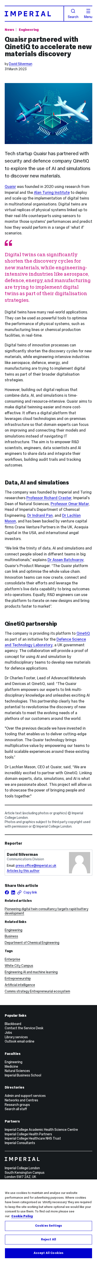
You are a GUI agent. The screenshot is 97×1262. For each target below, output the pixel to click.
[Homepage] (34, 14)
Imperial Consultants (20, 1143)
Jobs (8, 1032)
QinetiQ (83, 633)
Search (73, 17)
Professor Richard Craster (48, 497)
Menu (88, 17)
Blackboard (13, 1024)
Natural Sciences (17, 1071)
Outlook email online (19, 1041)
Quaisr (10, 186)
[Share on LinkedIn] (13, 892)
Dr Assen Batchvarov (65, 559)
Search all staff (16, 1109)
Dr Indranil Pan (40, 515)
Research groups (17, 1105)
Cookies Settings (48, 1226)
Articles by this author (23, 871)
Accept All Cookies (48, 1253)
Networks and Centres (21, 1100)
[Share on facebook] (7, 892)
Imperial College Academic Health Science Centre (41, 1129)
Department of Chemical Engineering (32, 943)
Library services (16, 1037)
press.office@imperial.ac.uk (36, 865)
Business (11, 936)
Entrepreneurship (18, 978)
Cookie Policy (22, 1216)
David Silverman (20, 64)
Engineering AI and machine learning (31, 972)
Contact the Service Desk (24, 1028)
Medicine (11, 1066)
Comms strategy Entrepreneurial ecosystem (37, 991)
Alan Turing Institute (52, 192)
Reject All (48, 1239)
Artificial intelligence (20, 985)
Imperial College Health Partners (28, 1134)
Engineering (29, 30)
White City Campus (19, 966)
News (9, 30)
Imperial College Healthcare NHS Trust (33, 1138)
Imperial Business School (23, 1075)
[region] (48, 1220)
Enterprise (12, 959)
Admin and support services (25, 1096)
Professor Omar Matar (70, 503)
